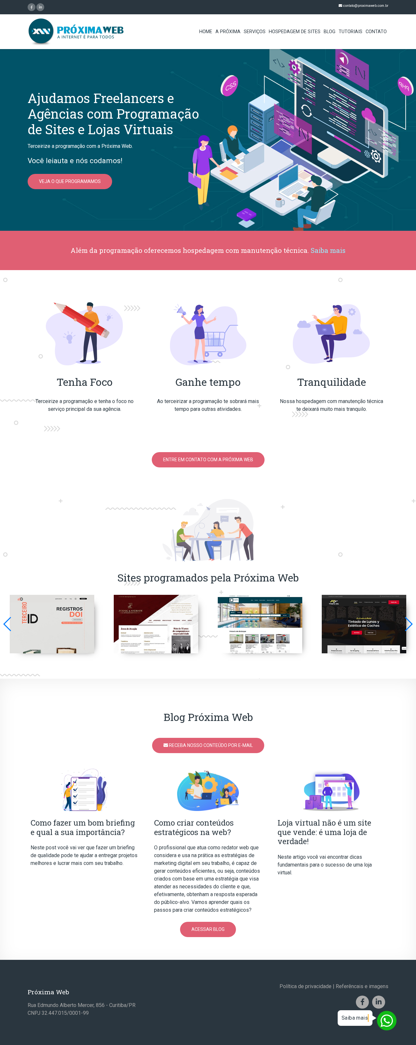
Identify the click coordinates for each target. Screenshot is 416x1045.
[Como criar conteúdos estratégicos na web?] (208, 789)
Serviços (255, 31)
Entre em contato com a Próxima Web (208, 459)
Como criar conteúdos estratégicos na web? (194, 827)
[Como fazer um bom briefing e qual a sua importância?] (84, 789)
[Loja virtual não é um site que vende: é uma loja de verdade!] (331, 789)
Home (205, 31)
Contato (376, 31)
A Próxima (227, 31)
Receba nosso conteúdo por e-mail (210, 745)
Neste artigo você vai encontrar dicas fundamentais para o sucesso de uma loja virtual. (325, 865)
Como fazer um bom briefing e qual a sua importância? (83, 827)
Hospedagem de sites (294, 31)
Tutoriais (350, 31)
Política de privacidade (306, 986)
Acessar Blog (208, 929)
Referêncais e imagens (362, 986)
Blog (329, 31)
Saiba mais (328, 250)
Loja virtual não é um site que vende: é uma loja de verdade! (324, 832)
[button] (408, 624)
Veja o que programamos (70, 181)
